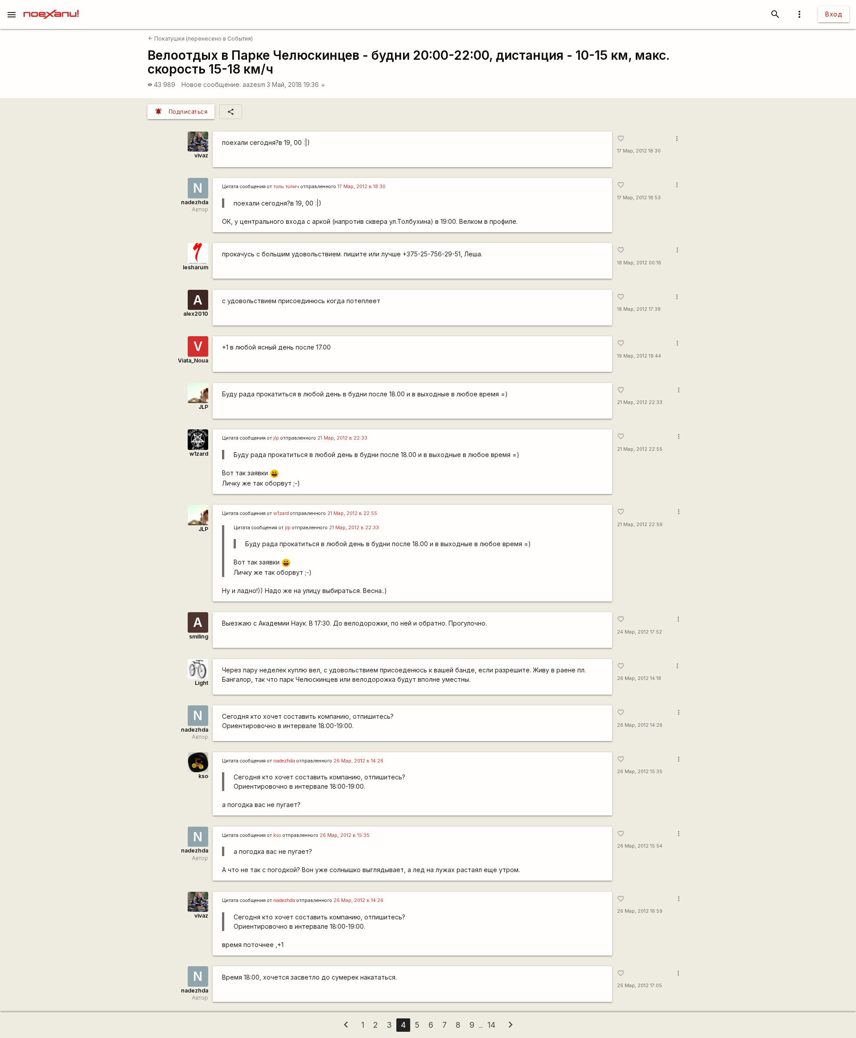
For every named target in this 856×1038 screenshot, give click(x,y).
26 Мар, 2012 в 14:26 (358, 761)
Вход (833, 14)
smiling (198, 636)
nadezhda (194, 202)
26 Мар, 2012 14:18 (639, 678)
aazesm (254, 84)
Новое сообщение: (211, 84)
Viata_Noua (193, 360)
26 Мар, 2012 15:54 (640, 846)
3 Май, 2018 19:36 (296, 84)
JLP (203, 407)
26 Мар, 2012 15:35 (640, 771)
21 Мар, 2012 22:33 (640, 402)
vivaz (201, 155)
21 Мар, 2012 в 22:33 (342, 438)
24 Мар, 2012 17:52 (639, 632)
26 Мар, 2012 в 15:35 (345, 835)
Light (201, 683)
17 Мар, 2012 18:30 (639, 151)
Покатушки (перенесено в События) (200, 38)
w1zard (198, 453)
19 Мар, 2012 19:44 (639, 356)
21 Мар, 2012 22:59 (640, 524)
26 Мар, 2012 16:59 (640, 911)
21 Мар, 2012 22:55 (640, 449)
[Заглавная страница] (51, 6)
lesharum (195, 267)
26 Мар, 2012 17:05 (639, 986)
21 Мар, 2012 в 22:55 (352, 513)
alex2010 (195, 313)
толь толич (286, 186)
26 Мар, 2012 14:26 (640, 725)
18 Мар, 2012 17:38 (639, 309)
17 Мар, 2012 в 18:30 (361, 186)
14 (491, 1025)
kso (203, 776)
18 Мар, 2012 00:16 (639, 263)
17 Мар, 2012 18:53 (639, 198)
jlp (276, 438)
